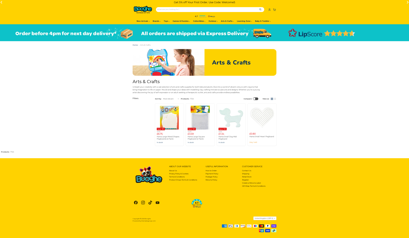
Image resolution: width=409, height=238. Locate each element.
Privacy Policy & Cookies (178, 174)
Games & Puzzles (181, 21)
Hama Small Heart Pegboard (261, 137)
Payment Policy (212, 174)
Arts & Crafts (227, 21)
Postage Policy (211, 177)
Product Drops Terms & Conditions (183, 180)
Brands (156, 21)
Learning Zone (244, 21)
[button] (204, 16)
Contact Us (246, 171)
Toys (166, 21)
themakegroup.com (148, 221)
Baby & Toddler (262, 21)
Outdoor (213, 21)
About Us (173, 171)
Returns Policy (211, 180)
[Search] (260, 9)
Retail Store (246, 177)
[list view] (274, 98)
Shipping (245, 174)
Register (245, 180)
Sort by (158, 99)
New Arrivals (143, 21)
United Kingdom (264, 218)
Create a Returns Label (251, 183)
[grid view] (271, 98)
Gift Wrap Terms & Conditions (253, 186)
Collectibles (198, 21)
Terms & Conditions (177, 177)
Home (135, 45)
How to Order (211, 171)
